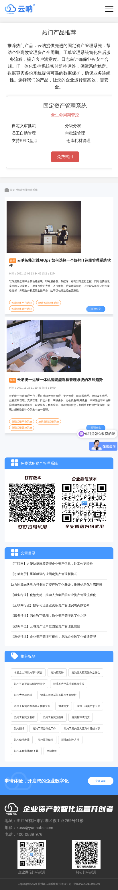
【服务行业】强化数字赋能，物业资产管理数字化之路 (48, 615)
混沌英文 (63, 706)
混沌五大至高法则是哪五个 (29, 683)
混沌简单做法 (45, 739)
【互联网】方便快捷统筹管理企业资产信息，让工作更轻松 (52, 563)
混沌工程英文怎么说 (88, 706)
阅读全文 (96, 308)
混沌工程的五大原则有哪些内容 (82, 728)
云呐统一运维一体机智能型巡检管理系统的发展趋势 (60, 379)
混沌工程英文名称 (24, 717)
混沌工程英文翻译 (53, 717)
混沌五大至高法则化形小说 (68, 683)
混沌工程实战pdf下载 (26, 750)
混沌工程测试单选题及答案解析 (58, 695)
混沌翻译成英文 (81, 717)
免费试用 (65, 156)
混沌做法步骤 (22, 739)
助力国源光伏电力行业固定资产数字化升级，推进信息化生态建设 (56, 584)
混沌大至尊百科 (23, 695)
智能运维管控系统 (21, 308)
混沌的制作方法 (70, 739)
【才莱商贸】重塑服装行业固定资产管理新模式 (44, 574)
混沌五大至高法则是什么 (86, 672)
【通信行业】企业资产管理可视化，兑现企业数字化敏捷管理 (53, 636)
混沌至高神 (57, 672)
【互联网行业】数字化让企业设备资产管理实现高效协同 (50, 605)
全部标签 (52, 750)
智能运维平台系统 (21, 302)
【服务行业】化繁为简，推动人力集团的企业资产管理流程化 (53, 595)
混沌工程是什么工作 (44, 728)
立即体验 (100, 780)
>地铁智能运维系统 (27, 189)
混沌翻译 (19, 728)
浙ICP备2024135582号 (87, 884)
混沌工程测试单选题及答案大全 (32, 706)
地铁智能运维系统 (48, 302)
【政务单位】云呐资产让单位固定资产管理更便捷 (45, 626)
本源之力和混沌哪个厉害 (28, 672)
